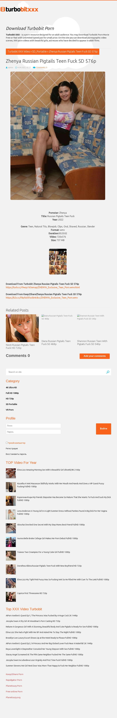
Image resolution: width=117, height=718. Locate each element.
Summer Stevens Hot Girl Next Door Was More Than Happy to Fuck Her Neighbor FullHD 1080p (47, 666)
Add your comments (95, 356)
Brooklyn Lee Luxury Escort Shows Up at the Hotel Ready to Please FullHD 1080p (41, 638)
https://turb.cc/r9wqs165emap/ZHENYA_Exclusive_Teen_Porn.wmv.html (43, 287)
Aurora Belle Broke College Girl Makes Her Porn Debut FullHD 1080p (47, 538)
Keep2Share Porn (14, 674)
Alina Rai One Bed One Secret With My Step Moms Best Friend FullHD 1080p (51, 525)
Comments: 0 (41, 67)
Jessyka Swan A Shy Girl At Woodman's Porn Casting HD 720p (33, 621)
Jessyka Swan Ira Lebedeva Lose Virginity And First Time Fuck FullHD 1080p (39, 660)
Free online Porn (14, 691)
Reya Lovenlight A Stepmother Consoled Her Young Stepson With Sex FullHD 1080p (43, 649)
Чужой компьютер (16, 443)
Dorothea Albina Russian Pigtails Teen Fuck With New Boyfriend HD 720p (49, 566)
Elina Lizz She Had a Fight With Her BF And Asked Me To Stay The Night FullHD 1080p (43, 632)
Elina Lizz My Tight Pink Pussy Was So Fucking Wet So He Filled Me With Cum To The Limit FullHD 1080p (63, 579)
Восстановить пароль (16, 454)
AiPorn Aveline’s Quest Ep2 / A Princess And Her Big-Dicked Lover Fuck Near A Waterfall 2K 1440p (49, 643)
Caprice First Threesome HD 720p (32, 593)
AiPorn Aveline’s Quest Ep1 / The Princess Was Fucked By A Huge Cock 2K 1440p (42, 615)
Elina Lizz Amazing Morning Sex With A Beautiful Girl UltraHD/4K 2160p (48, 470)
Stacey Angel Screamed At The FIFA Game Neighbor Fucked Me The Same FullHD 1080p (44, 654)
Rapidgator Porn (14, 680)
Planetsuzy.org (13, 697)
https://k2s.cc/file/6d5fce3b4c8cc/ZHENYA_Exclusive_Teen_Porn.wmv (42, 297)
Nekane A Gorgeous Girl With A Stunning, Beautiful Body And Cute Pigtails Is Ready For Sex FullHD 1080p (52, 627)
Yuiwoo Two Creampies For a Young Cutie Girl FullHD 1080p (43, 552)
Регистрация (12, 448)
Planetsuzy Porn (14, 686)
